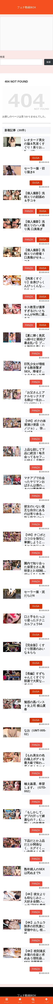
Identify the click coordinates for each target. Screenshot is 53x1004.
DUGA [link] (35, 158)
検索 (2, 57)
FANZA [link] (29, 211)
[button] (47, 606)
